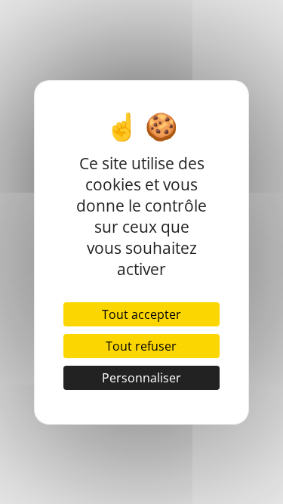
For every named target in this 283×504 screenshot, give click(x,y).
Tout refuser (141, 346)
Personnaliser (141, 377)
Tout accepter (141, 314)
